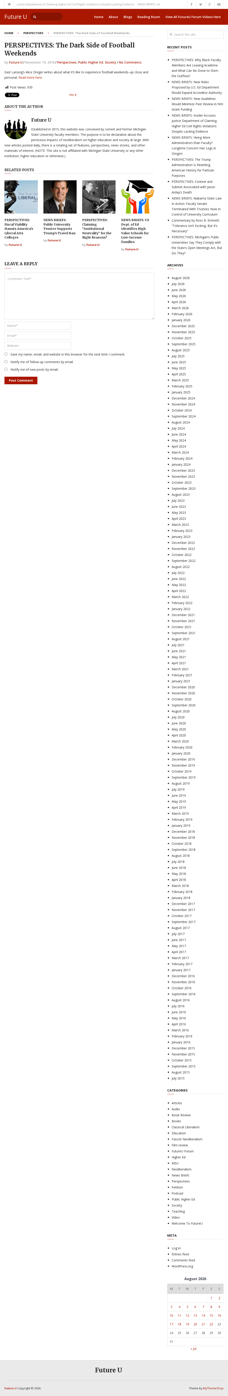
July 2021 (178, 645)
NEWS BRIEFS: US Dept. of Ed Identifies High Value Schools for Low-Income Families (135, 231)
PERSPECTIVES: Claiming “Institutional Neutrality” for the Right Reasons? (97, 228)
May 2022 (179, 585)
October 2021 (181, 627)
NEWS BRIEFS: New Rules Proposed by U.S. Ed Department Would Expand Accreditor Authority (197, 87)
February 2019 (182, 819)
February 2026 (182, 314)
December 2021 (183, 615)
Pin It (73, 95)
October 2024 (181, 410)
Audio (176, 1109)
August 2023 (181, 494)
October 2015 (181, 1060)
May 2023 (179, 512)
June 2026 (179, 290)
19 (187, 1324)
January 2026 (181, 320)
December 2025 (183, 326)
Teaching (178, 1211)
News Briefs (180, 1175)
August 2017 (181, 928)
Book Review (181, 1115)
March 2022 (180, 597)
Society (110, 62)
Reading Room (148, 17)
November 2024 (183, 404)
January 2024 (181, 464)
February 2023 (182, 530)
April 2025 (179, 374)
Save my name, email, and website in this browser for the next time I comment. (67, 354)
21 (203, 1324)
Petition (177, 1187)
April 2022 (179, 591)
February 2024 (182, 458)
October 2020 (181, 699)
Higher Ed (178, 1157)
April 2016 (179, 1024)
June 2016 (179, 1012)
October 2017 (181, 916)
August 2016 (181, 1000)
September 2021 (183, 633)
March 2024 (180, 452)
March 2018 (180, 886)
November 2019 (183, 765)
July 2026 (178, 284)
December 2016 (183, 976)
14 (203, 1315)
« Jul (193, 1349)
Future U (15, 16)
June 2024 (179, 434)
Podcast (177, 1193)
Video (176, 1217)
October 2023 (181, 482)
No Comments (130, 62)
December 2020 (183, 687)
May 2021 (179, 657)
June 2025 (179, 362)
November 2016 (183, 982)
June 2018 (179, 868)
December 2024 (183, 398)
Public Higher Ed (90, 62)
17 (171, 1324)
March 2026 (180, 308)
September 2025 (183, 344)
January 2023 (181, 537)
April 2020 (179, 735)
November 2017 (183, 910)
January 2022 (181, 609)
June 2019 (179, 795)
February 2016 (182, 1036)
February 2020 (182, 747)
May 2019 (179, 801)
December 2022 (183, 543)
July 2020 (178, 717)
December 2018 (183, 831)
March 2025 (180, 380)
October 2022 (181, 555)
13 (195, 1315)
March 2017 (180, 958)
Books (176, 1121)
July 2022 (178, 573)
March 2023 (180, 524)
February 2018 (182, 892)
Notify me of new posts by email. (34, 369)
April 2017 (179, 952)
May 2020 (179, 729)
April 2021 (179, 663)
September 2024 (183, 416)
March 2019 (180, 813)
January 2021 (181, 681)
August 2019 (181, 783)
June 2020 (179, 723)
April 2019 (179, 807)
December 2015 (183, 1048)
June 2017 (179, 940)
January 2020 (181, 753)
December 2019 (183, 759)
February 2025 (182, 386)
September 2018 (183, 849)
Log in (176, 1248)
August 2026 (181, 278)
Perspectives (33, 33)
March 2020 (180, 741)
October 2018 (181, 843)
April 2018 (179, 880)
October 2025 (181, 338)
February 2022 (182, 603)
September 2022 (183, 561)
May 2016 (179, 1018)
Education (179, 1133)
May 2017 (179, 946)
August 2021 (181, 639)
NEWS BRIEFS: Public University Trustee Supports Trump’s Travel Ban (59, 226)
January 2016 (181, 1042)
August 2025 (181, 350)
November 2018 (183, 837)
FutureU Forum (183, 1151)
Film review (180, 1145)
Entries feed (180, 1254)
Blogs (128, 17)
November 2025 (183, 332)
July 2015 (178, 1078)
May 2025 (179, 368)
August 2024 (181, 422)
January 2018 (181, 898)
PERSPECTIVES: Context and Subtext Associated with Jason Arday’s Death (193, 186)
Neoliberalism (181, 1169)
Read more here (30, 77)
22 (211, 1324)
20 (195, 1324)
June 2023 (179, 506)
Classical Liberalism (186, 1127)
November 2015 (183, 1054)
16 (219, 1315)
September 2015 (183, 1066)
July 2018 (178, 861)
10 (171, 1315)
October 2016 (181, 988)
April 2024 (179, 446)
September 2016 (183, 994)
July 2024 (178, 428)
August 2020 (181, 711)
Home (98, 17)
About (113, 17)
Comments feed (183, 1260)
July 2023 (178, 500)
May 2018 (179, 874)
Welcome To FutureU (187, 1223)
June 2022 (179, 579)
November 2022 (183, 549)
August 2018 (181, 855)
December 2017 (183, 904)
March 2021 (180, 669)
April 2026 (179, 302)
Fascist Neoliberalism (187, 1139)
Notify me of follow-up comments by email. (41, 362)
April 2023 (179, 518)
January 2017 (181, 970)
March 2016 (180, 1030)
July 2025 (178, 356)
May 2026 (179, 296)
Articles (177, 1103)
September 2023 (183, 488)
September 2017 (183, 922)
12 (187, 1315)
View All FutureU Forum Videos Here (193, 17)
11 (179, 1315)
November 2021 (183, 621)
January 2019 (181, 825)
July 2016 (178, 1006)
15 (211, 1315)
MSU (175, 1163)
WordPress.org (182, 1266)
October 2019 (181, 771)
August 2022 (181, 567)
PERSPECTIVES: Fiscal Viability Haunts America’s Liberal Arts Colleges (18, 228)
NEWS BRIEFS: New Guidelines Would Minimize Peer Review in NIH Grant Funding (197, 104)
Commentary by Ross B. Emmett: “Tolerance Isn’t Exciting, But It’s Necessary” (196, 225)
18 (179, 1324)
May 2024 (179, 440)
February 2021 (182, 675)
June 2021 (179, 651)
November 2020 (183, 693)
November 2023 (183, 476)
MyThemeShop (213, 1388)
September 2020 (183, 705)
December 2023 (183, 470)
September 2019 (183, 777)
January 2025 (181, 392)
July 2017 (178, 934)
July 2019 (178, 789)
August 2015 (181, 1072)
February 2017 (182, 964)
